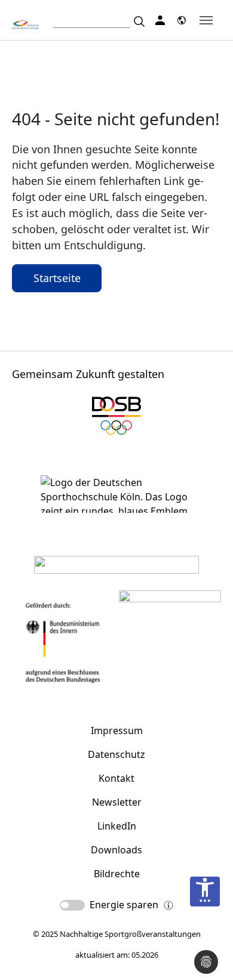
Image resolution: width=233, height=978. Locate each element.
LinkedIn (116, 825)
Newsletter (117, 802)
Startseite (57, 278)
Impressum (117, 730)
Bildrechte (117, 873)
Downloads (116, 849)
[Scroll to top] (206, 931)
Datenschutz (116, 754)
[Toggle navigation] (206, 20)
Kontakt (116, 778)
